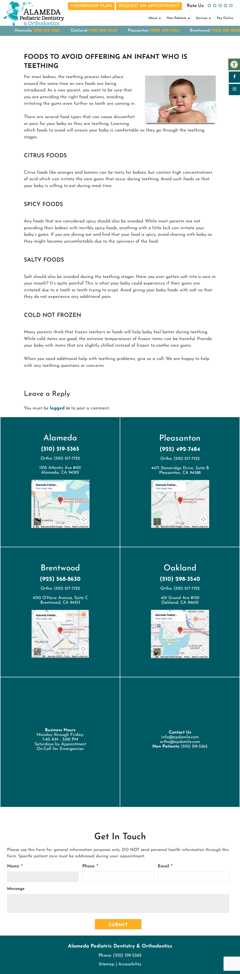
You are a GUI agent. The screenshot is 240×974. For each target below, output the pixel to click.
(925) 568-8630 (60, 579)
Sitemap (106, 964)
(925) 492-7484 (164, 31)
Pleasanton (138, 31)
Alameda (23, 31)
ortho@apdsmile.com (180, 742)
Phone (90, 866)
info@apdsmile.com (180, 737)
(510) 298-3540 (102, 31)
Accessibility (129, 964)
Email (165, 866)
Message (16, 889)
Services (201, 18)
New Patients (177, 18)
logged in (60, 408)
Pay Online (225, 18)
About (153, 18)
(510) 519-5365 (46, 31)
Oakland (79, 31)
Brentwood (200, 31)
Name (14, 866)
